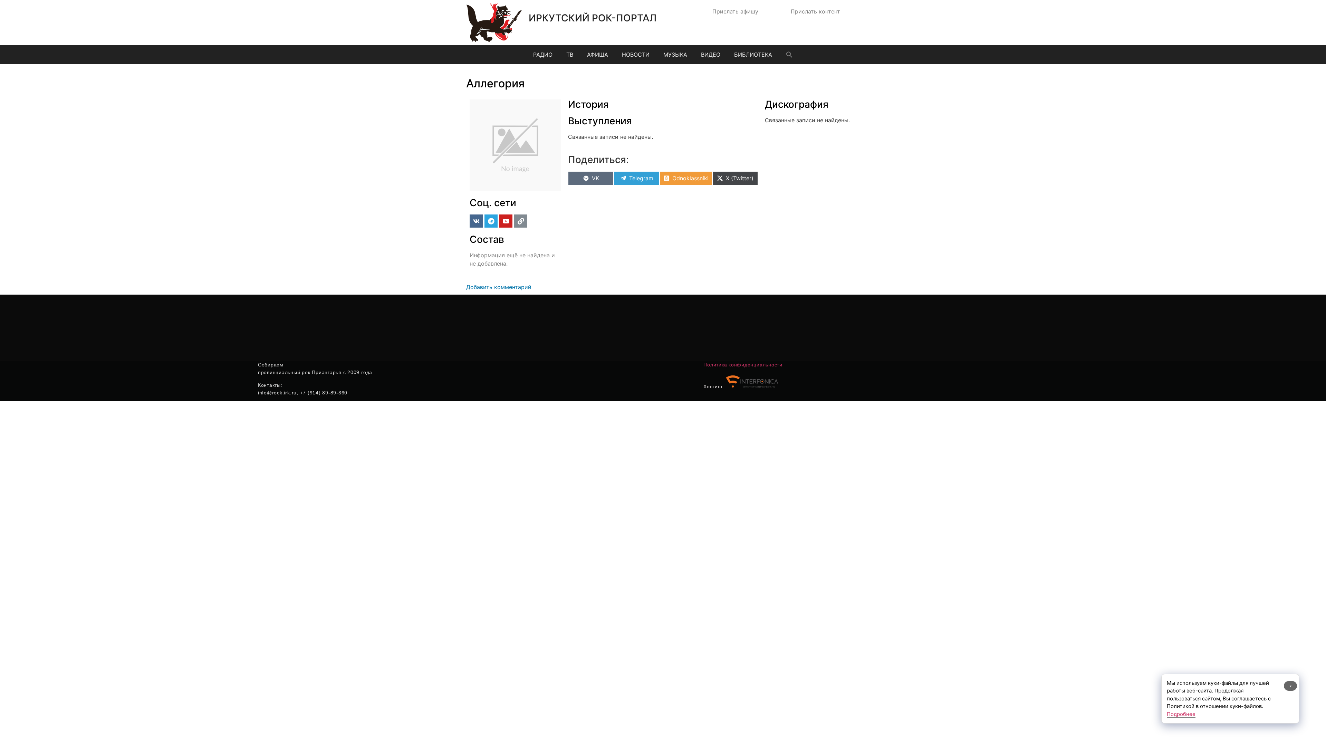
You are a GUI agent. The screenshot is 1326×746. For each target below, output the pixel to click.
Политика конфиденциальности (742, 364)
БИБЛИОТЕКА (753, 54)
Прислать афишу (735, 11)
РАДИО (542, 54)
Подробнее (1181, 714)
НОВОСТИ (636, 54)
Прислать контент (815, 11)
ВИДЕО (710, 54)
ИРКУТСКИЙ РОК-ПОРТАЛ (592, 18)
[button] (789, 55)
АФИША (597, 54)
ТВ (569, 54)
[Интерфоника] (752, 386)
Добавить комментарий (498, 287)
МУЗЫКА (675, 54)
